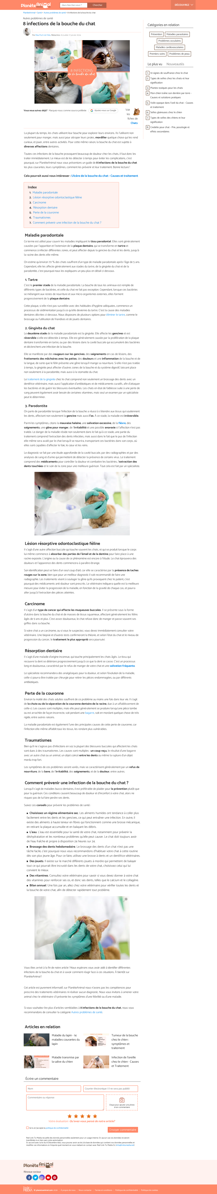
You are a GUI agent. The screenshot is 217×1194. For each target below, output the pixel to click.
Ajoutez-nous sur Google (105, 110)
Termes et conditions (103, 1190)
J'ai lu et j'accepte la (48, 1128)
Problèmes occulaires (169, 41)
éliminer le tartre (115, 314)
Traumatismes (42, 217)
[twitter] (35, 1177)
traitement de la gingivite (41, 379)
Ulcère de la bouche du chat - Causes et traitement (104, 175)
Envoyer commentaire (122, 1129)
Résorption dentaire (45, 207)
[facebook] (29, 1177)
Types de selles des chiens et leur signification (167, 120)
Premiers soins (157, 54)
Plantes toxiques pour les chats (166, 88)
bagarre (89, 713)
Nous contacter (85, 1190)
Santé (39, 12)
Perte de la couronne (46, 212)
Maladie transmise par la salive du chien (65, 1059)
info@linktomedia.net (125, 1145)
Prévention (156, 34)
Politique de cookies (149, 1190)
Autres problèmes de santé (55, 12)
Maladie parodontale (45, 192)
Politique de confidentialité (126, 1190)
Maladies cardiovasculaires (169, 47)
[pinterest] (55, 1177)
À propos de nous (68, 1190)
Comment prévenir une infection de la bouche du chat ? (67, 222)
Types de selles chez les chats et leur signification (169, 80)
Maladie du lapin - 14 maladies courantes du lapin (66, 1039)
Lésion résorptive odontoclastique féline (57, 197)
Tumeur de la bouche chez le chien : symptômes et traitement (125, 1042)
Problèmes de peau (179, 54)
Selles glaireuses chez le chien (166, 112)
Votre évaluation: (58, 1121)
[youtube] (48, 1177)
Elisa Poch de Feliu (43, 35)
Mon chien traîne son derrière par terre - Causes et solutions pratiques (171, 95)
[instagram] (42, 1177)
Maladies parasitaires (177, 34)
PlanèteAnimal (29, 12)
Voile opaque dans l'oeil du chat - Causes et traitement (171, 105)
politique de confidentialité (57, 1128)
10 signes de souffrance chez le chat (169, 73)
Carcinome (39, 202)
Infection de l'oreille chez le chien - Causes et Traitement (125, 1061)
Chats (134, 123)
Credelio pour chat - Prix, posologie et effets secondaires (170, 129)
